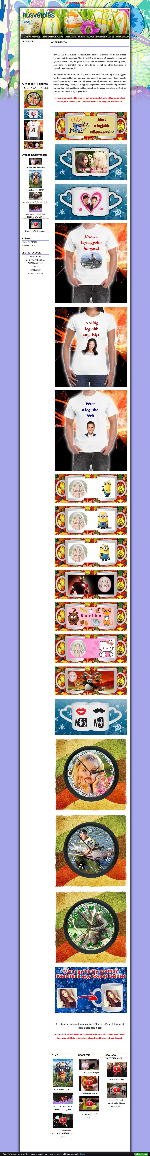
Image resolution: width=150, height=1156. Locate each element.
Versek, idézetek (122, 36)
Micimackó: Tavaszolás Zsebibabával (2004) (62, 1108)
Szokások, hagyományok (97, 36)
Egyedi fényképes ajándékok (36, 88)
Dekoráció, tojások (55, 36)
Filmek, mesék (70, 36)
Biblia (44, 36)
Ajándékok (36, 36)
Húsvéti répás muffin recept (89, 1115)
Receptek (81, 36)
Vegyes (111, 36)
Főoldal (27, 36)
